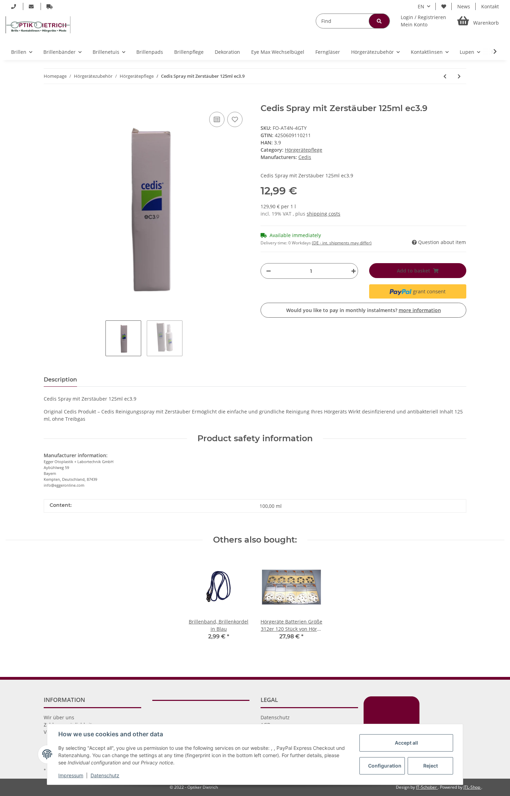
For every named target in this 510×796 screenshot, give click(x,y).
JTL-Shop (472, 787)
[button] (423, 20)
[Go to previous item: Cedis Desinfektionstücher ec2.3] (445, 76)
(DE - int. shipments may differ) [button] (342, 243)
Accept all (406, 743)
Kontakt (490, 6)
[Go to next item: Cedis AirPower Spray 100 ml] (459, 76)
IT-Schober (427, 787)
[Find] (379, 21)
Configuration (384, 766)
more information (420, 310)
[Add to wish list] (235, 119)
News (463, 6)
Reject (430, 766)
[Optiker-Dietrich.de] (38, 24)
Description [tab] (60, 379)
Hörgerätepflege (303, 149)
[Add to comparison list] (216, 119)
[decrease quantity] (268, 270)
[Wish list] (444, 6)
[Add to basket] (49, 99)
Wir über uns (59, 717)
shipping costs (323, 213)
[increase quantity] (352, 270)
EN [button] (421, 6)
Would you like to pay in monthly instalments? (363, 310)
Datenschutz (275, 717)
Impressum (70, 775)
